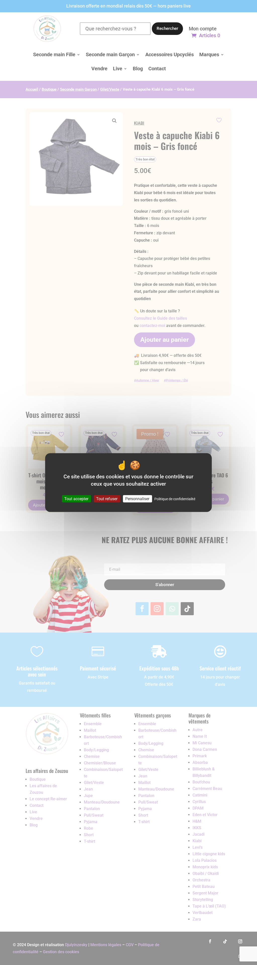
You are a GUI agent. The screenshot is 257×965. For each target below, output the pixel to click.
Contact (157, 69)
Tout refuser (106, 498)
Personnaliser (137, 498)
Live (117, 69)
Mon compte (203, 29)
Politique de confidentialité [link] (174, 499)
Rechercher (167, 28)
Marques (209, 54)
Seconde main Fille (54, 54)
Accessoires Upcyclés (169, 54)
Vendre (99, 69)
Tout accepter (76, 498)
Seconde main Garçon (110, 54)
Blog (138, 69)
